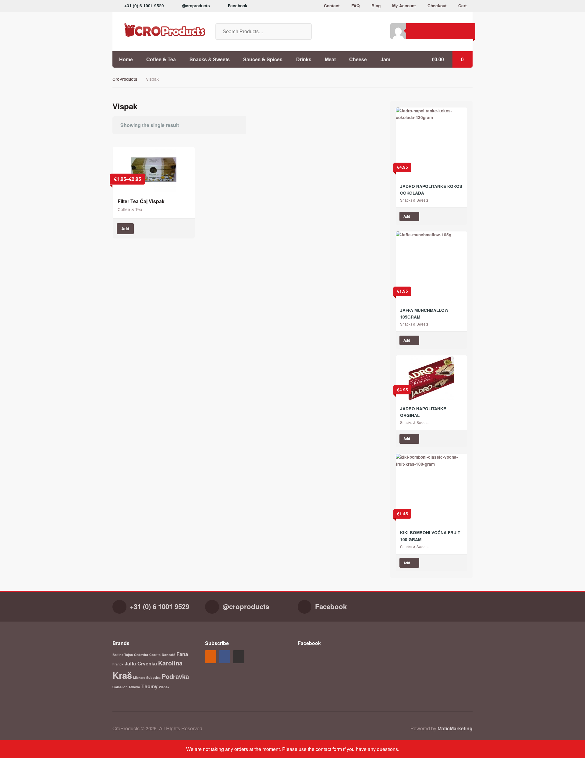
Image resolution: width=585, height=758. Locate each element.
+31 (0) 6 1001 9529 (144, 6)
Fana (182, 654)
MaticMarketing (455, 728)
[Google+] (239, 657)
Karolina (170, 662)
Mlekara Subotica (147, 677)
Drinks (303, 59)
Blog (376, 6)
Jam (385, 59)
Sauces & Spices (262, 59)
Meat (330, 59)
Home (126, 59)
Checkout (437, 6)
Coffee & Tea (161, 59)
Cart (462, 6)
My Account (404, 6)
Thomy (149, 686)
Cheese (358, 59)
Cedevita (141, 654)
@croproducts (196, 6)
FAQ (355, 6)
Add (125, 228)
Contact (332, 6)
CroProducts (124, 79)
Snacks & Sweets (210, 59)
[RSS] (211, 657)
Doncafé (168, 654)
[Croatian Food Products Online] (158, 30)
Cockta (155, 654)
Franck (117, 664)
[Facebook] (225, 657)
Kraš (122, 675)
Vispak (164, 687)
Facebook (237, 6)
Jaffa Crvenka (141, 663)
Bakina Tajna (122, 654)
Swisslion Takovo (126, 687)
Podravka (175, 676)
